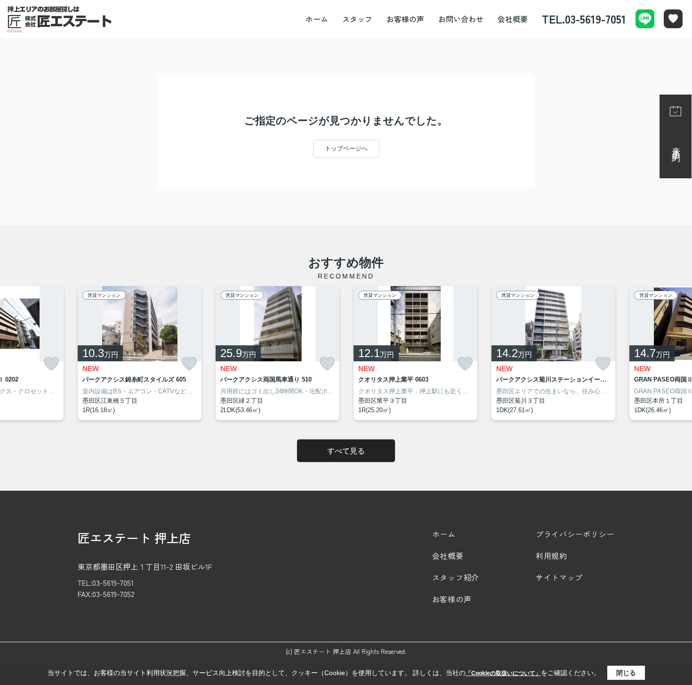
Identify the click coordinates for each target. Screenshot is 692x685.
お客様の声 (405, 18)
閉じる (626, 673)
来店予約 (676, 145)
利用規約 (551, 555)
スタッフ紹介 (455, 577)
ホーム (317, 18)
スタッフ (357, 18)
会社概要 (513, 18)
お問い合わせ (460, 18)
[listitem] (140, 353)
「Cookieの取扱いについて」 (503, 673)
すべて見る (346, 451)
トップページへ (346, 148)
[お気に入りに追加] (51, 363)
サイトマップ (559, 577)
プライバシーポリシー (575, 534)
